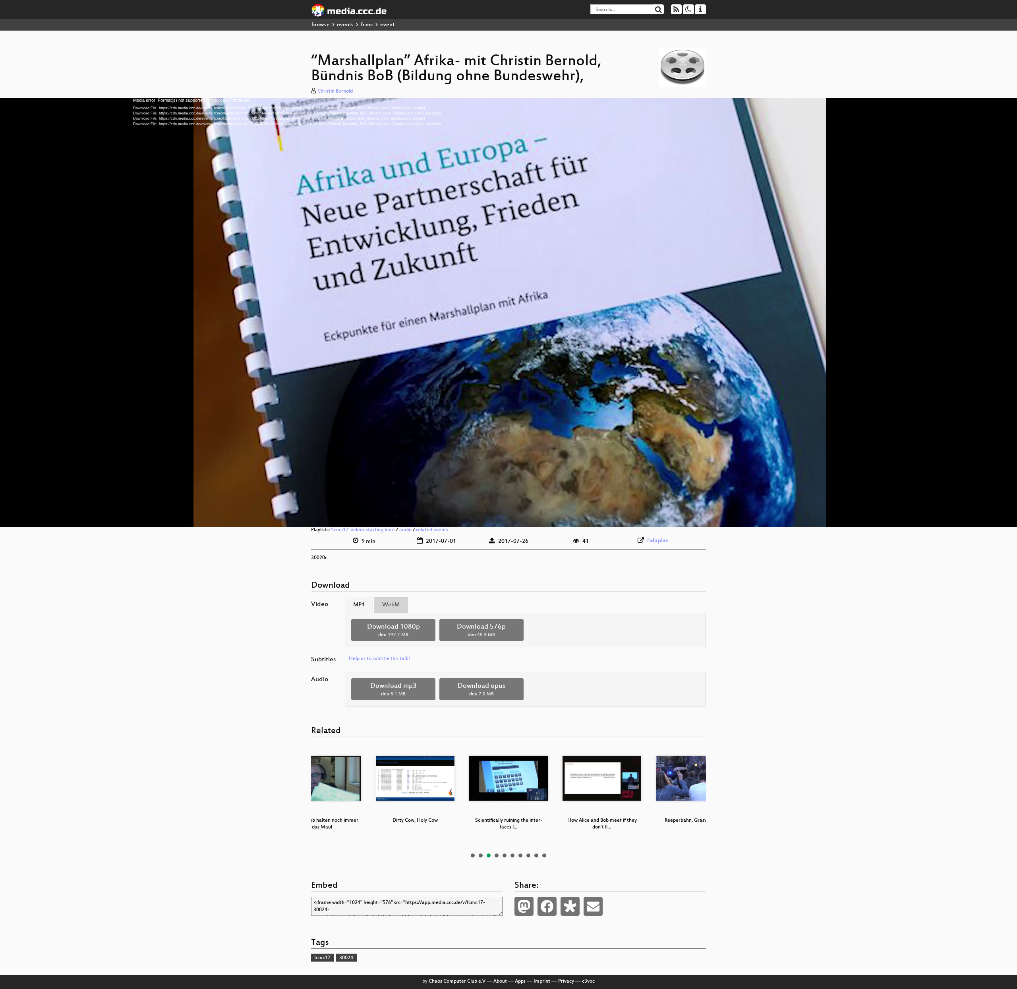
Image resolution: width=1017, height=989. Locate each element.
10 (544, 855)
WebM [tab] (391, 605)
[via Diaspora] (570, 906)
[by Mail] (593, 906)
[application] (508, 312)
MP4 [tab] (359, 605)
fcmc (367, 24)
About (500, 981)
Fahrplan (658, 540)
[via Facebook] (547, 906)
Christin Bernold (335, 91)
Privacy (566, 981)
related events (432, 530)
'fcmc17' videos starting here (363, 530)
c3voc (588, 981)
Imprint (542, 981)
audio (405, 530)
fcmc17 (322, 958)
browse (320, 24)
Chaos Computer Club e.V (457, 981)
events (345, 24)
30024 (346, 958)
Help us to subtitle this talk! (379, 659)
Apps (520, 981)
